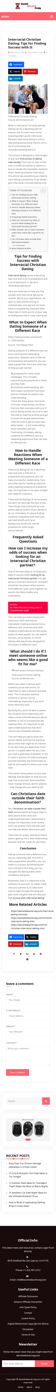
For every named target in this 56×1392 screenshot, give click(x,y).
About (29, 1387)
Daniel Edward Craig (35, 52)
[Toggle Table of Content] (42, 190)
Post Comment (17, 1072)
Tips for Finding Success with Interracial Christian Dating (25, 196)
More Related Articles (21, 248)
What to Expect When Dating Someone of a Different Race (25, 202)
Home (20, 1387)
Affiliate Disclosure (28, 1296)
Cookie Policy (28, 1318)
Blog (37, 1387)
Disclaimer (28, 1329)
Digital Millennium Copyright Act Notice (28, 1323)
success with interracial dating (28, 897)
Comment (11, 1043)
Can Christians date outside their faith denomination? (26, 240)
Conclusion (20, 245)
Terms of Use (28, 1334)
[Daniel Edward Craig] (28, 5)
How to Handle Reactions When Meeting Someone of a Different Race (26, 210)
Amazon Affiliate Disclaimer (28, 1301)
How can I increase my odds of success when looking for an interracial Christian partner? (26, 223)
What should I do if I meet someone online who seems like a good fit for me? (28, 232)
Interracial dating (17, 275)
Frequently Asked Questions (24, 217)
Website (10, 1026)
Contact (28, 1312)
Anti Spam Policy (28, 1307)
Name (9, 994)
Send (44, 1363)
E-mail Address (13, 1010)
